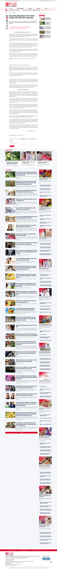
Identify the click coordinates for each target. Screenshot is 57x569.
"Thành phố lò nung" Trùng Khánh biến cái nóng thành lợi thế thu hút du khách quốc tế (45, 473)
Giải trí (19, 331)
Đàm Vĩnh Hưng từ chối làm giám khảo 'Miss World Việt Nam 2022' (46, 303)
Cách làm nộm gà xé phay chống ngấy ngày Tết (45, 425)
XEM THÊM (21, 432)
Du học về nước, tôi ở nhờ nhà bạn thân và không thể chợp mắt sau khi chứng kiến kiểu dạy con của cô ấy (26, 252)
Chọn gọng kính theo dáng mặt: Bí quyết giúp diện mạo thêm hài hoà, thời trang (26, 225)
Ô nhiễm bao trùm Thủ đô (43, 386)
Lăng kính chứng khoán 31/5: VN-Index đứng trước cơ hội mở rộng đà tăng (20, 26)
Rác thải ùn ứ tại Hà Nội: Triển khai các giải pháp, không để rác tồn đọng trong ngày (45, 396)
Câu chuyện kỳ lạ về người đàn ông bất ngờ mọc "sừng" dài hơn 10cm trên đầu (45, 543)
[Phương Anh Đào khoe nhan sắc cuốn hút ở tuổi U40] (10, 327)
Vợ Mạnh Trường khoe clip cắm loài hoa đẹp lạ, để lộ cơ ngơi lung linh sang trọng (45, 325)
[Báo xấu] (7, 28)
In (32, 138)
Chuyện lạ (41, 517)
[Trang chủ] (6, 8)
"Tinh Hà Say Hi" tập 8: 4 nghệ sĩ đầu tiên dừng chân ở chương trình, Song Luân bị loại (26, 386)
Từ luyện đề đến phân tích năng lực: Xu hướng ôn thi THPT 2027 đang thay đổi (45, 513)
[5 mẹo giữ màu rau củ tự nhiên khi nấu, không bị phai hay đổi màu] (45, 173)
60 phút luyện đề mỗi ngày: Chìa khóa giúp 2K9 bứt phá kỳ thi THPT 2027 (45, 503)
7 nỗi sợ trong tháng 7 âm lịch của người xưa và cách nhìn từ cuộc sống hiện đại (45, 247)
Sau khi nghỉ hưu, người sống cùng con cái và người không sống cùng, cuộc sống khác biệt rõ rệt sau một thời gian (26, 424)
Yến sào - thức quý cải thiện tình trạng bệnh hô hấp (45, 408)
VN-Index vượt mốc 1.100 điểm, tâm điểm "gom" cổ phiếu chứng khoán (20, 27)
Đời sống (19, 178)
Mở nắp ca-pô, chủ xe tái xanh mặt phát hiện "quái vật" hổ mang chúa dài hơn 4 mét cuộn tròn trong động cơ (45, 536)
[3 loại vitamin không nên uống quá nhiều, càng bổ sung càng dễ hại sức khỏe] (10, 261)
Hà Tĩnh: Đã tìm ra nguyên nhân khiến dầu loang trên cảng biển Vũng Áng (45, 393)
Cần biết (19, 196)
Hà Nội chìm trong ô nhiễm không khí (44, 380)
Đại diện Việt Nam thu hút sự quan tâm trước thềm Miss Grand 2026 (43, 162)
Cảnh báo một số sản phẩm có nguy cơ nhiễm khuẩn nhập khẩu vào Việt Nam (45, 352)
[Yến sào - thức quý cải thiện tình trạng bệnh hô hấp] (45, 403)
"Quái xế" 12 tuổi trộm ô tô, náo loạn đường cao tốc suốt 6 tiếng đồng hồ (45, 540)
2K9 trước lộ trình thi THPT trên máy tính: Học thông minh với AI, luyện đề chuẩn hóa (45, 510)
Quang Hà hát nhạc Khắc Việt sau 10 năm (45, 296)
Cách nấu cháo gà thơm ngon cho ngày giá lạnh (45, 421)
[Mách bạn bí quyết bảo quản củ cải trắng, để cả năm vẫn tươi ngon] (45, 233)
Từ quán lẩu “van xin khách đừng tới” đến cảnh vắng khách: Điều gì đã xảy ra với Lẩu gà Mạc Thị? (45, 533)
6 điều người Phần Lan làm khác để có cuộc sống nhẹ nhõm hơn (45, 476)
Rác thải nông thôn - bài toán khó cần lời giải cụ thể (45, 389)
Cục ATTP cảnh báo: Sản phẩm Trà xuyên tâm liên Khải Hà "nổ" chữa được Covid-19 (45, 369)
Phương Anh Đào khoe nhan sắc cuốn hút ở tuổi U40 (26, 325)
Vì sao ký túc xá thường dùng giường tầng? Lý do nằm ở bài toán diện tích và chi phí (26, 217)
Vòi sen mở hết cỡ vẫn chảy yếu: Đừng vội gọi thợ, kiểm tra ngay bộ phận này (26, 208)
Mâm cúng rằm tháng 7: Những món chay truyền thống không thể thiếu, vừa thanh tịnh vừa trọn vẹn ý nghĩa (45, 483)
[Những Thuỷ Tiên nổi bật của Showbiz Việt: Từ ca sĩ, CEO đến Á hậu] (28, 156)
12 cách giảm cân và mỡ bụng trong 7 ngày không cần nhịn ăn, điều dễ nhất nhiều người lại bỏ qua (44, 208)
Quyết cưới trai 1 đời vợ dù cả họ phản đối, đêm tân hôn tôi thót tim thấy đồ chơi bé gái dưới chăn (26, 353)
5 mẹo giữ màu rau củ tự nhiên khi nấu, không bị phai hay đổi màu (45, 179)
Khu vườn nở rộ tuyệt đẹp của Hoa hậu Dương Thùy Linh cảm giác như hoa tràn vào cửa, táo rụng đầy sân (26, 343)
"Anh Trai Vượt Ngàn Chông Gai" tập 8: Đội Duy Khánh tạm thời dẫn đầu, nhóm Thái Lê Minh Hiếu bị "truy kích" (26, 377)
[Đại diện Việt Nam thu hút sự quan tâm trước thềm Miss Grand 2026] (44, 156)
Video (19, 263)
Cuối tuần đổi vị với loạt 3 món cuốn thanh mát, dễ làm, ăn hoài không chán (45, 466)
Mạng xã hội (42, 428)
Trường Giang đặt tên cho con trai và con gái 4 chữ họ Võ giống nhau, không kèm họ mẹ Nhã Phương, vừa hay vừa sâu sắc (26, 267)
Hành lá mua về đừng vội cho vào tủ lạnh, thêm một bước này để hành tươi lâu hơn (45, 244)
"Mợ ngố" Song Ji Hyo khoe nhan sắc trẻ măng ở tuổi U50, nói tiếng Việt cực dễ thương (26, 394)
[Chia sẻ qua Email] (7, 23)
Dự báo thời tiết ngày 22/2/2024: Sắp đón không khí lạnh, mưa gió (45, 223)
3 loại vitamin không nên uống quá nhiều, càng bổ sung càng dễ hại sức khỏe (26, 259)
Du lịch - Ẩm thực (43, 457)
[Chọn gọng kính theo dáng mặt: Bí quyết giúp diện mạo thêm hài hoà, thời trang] (10, 227)
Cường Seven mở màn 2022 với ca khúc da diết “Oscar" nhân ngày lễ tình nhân (45, 309)
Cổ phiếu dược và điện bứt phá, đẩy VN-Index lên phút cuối (18, 28)
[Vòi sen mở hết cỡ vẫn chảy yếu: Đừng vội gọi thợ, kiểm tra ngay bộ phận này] (10, 210)
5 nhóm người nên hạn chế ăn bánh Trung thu (45, 192)
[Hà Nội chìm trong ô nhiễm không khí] (45, 376)
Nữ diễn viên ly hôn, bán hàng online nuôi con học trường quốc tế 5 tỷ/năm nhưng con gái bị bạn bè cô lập (26, 285)
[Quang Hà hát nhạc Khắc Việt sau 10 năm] (45, 292)
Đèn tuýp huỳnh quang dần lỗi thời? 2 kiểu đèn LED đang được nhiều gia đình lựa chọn (26, 191)
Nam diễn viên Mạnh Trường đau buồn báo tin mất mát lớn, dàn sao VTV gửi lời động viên (45, 282)
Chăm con (41, 486)
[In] (7, 26)
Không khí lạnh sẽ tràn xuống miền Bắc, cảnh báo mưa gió (45, 219)
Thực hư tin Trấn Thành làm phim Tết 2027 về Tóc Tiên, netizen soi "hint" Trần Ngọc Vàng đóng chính (45, 450)
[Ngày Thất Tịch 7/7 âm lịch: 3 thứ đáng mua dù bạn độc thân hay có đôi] (45, 431)
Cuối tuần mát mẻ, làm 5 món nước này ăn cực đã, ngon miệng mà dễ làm (26, 301)
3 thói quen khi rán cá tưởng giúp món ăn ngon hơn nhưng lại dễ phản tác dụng (45, 479)
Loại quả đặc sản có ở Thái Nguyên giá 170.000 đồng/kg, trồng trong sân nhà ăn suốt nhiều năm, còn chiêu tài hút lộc (12, 163)
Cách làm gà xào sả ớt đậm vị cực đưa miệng (46, 418)
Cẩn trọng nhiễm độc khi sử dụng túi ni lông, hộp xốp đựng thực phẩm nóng (45, 362)
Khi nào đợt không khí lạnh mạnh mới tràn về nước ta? (45, 226)
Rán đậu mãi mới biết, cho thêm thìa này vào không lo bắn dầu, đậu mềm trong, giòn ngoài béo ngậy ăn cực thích (26, 318)
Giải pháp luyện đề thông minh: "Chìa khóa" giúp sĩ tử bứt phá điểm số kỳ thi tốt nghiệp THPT (45, 495)
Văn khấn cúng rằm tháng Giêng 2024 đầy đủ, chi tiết (45, 216)
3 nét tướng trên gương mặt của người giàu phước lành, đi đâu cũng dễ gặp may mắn (25, 309)
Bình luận (7, 16)
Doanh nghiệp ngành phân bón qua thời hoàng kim (45, 331)
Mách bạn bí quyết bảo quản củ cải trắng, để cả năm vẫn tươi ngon (45, 238)
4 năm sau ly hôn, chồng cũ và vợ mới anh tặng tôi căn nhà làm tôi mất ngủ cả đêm (26, 367)
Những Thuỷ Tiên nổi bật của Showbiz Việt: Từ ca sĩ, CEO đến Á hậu (28, 162)
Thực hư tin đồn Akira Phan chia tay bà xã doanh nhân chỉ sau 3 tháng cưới (45, 454)
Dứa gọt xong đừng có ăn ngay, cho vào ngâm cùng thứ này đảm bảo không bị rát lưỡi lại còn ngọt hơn (26, 275)
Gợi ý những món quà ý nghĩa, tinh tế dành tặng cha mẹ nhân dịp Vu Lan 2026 (45, 251)
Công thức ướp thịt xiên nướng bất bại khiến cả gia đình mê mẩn (45, 415)
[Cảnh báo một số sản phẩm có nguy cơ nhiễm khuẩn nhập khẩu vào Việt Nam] (45, 347)
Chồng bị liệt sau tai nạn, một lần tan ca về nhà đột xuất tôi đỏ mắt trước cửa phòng (26, 360)
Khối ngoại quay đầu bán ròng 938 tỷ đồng (45, 340)
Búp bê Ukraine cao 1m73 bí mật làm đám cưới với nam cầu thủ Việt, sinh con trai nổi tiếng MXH (27, 334)
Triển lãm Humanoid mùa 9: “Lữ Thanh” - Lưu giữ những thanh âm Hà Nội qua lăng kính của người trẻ (45, 447)
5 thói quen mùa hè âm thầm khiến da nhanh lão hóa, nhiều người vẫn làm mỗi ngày (45, 189)
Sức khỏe (41, 170)
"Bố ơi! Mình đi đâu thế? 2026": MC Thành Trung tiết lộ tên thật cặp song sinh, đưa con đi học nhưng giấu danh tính (26, 404)
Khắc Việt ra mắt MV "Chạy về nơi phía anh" (45, 306)
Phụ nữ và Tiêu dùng (21, 231)
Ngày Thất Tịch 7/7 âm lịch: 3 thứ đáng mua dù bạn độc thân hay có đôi (45, 437)
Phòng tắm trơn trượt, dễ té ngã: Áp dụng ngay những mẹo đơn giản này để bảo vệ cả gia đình (45, 254)
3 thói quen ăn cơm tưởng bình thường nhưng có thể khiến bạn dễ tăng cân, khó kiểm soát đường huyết (45, 185)
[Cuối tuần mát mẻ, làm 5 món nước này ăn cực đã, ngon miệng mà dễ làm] (10, 303)
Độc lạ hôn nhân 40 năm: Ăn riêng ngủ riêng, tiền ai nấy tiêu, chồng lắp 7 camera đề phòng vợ (45, 525)
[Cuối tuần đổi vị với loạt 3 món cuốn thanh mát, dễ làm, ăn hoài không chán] (45, 461)
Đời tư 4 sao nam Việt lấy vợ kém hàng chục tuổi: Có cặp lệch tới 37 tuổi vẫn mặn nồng (45, 285)
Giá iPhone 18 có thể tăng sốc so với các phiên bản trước (45, 443)
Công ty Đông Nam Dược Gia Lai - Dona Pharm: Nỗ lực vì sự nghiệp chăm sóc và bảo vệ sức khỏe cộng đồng (46, 359)
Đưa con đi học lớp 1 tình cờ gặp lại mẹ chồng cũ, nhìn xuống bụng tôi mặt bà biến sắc (26, 243)
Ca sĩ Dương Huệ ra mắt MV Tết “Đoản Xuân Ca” (45, 312)
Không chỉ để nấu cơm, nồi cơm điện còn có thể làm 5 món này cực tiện (45, 196)
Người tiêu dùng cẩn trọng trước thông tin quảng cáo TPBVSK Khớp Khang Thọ (45, 366)
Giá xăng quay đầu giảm (43, 334)
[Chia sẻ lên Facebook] (7, 21)
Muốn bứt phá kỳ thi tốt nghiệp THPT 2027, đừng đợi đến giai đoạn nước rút (45, 506)
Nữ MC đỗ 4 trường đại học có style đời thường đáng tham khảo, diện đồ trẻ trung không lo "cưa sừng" (26, 293)
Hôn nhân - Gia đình (21, 373)
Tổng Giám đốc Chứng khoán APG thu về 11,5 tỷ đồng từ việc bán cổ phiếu (45, 337)
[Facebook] (51, 561)
